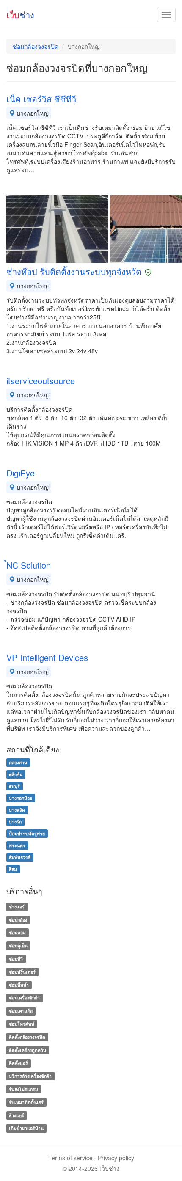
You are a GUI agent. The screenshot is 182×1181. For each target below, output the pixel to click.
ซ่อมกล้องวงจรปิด (35, 46)
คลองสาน (18, 762)
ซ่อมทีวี (16, 958)
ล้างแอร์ (16, 1115)
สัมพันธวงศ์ (19, 857)
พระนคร (17, 845)
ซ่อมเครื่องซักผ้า (24, 998)
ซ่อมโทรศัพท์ (21, 1024)
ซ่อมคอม (17, 933)
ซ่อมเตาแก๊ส (21, 1011)
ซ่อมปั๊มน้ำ (19, 985)
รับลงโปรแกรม (23, 1089)
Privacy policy (116, 1157)
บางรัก (15, 821)
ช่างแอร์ (17, 906)
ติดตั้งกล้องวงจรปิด (27, 1037)
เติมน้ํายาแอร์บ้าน (26, 1128)
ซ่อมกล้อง (18, 920)
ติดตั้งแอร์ (18, 1063)
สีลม (13, 869)
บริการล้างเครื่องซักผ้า (30, 1076)
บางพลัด (17, 810)
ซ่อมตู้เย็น (18, 945)
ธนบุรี (14, 786)
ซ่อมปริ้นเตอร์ (22, 972)
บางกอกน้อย (20, 798)
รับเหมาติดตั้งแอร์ (26, 1102)
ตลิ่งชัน (15, 774)
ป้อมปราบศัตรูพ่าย (27, 833)
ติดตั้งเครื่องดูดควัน (27, 1050)
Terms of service (70, 1157)
